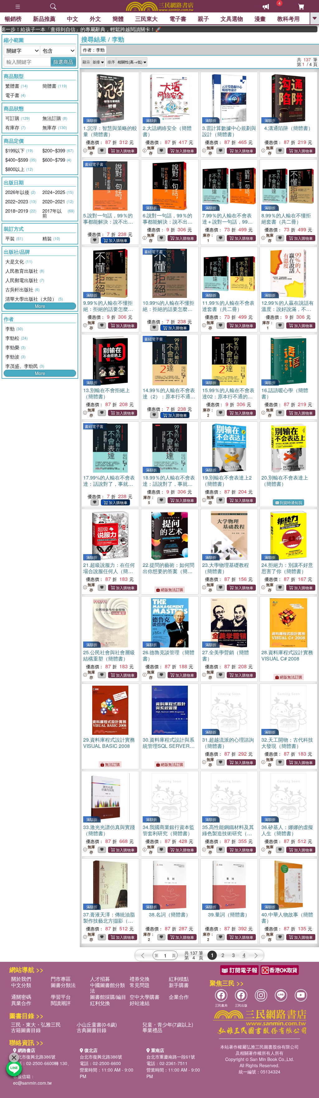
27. (225, 655)
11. (228, 306)
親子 (203, 19)
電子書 (177, 19)
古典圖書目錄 (92, 1030)
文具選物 (232, 19)
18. (169, 487)
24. (287, 568)
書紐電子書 (94, 164)
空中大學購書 (145, 996)
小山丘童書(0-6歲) (97, 1024)
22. (168, 571)
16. (284, 393)
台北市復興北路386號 (34, 1057)
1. (110, 131)
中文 (72, 19)
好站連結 (140, 1003)
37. (109, 920)
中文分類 (21, 985)
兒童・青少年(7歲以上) (167, 1024)
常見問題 (140, 985)
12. (287, 312)
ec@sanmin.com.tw (32, 1083)
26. (168, 655)
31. (228, 742)
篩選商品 (63, 61)
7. (227, 225)
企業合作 (179, 996)
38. (170, 914)
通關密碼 (21, 996)
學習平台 (61, 996)
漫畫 (260, 19)
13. (106, 393)
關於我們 (21, 978)
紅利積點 (179, 978)
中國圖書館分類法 (107, 987)
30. (168, 746)
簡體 (118, 19)
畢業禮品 (152, 1030)
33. (109, 830)
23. (225, 568)
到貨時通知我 (291, 502)
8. (286, 218)
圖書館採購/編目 (108, 996)
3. (229, 131)
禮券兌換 (140, 978)
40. (287, 917)
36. (287, 830)
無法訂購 (112, 764)
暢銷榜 (13, 19)
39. (229, 914)
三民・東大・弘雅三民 (36, 1024)
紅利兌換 (100, 1003)
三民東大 (146, 19)
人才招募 (100, 978)
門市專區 (61, 978)
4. (288, 128)
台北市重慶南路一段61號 (170, 1057)
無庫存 (91, 150)
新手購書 (179, 985)
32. (287, 742)
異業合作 (21, 1003)
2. (167, 131)
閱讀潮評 (61, 1003)
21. (109, 571)
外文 (95, 19)
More (40, 306)
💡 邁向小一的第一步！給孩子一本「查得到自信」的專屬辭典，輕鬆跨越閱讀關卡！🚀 (68, 29)
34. (168, 830)
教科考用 (288, 19)
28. (287, 655)
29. (109, 742)
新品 (44, 19)
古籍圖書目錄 (26, 1030)
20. (284, 480)
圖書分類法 (63, 985)
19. (227, 480)
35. (228, 833)
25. (109, 655)
